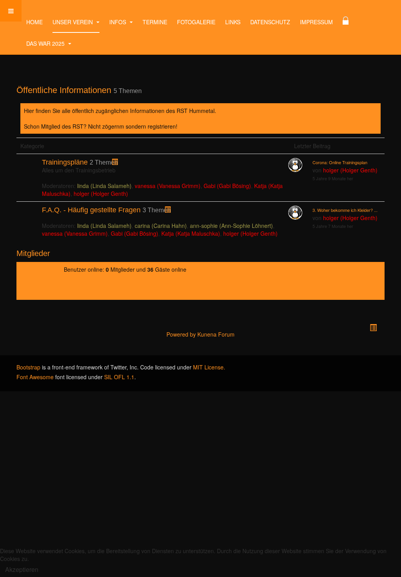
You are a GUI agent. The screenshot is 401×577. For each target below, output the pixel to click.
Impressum (316, 22)
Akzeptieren (21, 569)
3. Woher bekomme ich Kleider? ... (345, 210)
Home (34, 22)
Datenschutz (270, 22)
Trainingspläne (65, 162)
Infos (118, 22)
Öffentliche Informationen (63, 90)
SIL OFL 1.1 (119, 377)
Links (232, 22)
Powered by (181, 334)
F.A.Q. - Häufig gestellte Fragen (91, 210)
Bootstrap (28, 367)
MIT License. (209, 367)
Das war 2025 (46, 43)
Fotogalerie (196, 22)
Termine (155, 22)
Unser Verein (73, 22)
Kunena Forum (216, 334)
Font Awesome (35, 377)
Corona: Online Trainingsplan (339, 162)
